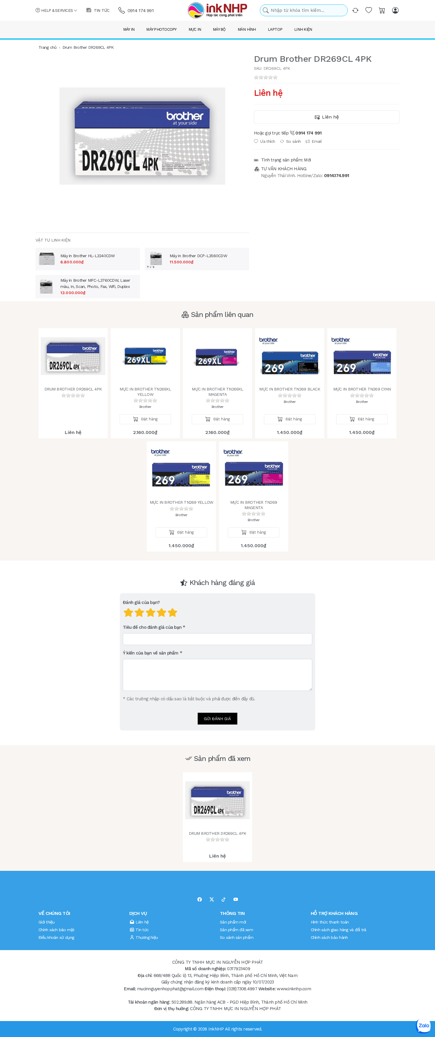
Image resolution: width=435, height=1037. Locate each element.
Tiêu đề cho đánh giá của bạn (152, 627)
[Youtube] (236, 900)
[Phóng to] (142, 136)
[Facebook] (200, 900)
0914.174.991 (336, 175)
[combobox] (304, 10)
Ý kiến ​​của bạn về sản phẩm (150, 653)
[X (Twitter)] (212, 900)
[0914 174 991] (122, 10)
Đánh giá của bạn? (141, 602)
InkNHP (216, 1029)
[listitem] (142, 136)
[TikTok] (224, 900)
